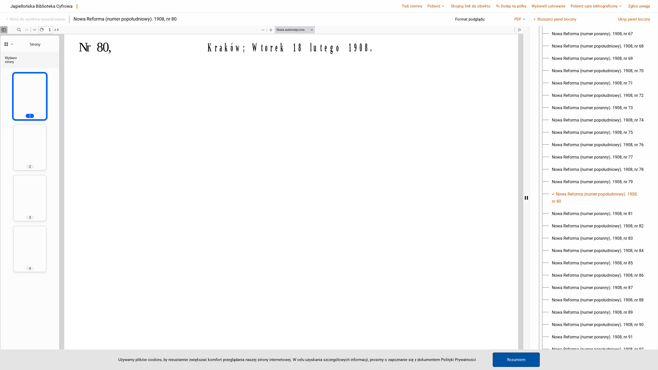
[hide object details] (526, 198)
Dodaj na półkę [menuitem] (513, 6)
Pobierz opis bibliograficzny (594, 6)
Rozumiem (516, 359)
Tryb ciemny (412, 6)
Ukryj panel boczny (634, 19)
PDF (517, 19)
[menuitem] (592, 34)
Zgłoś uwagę (639, 6)
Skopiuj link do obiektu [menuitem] (470, 6)
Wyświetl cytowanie (548, 6)
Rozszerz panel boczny (556, 19)
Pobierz (433, 6)
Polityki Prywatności (458, 359)
